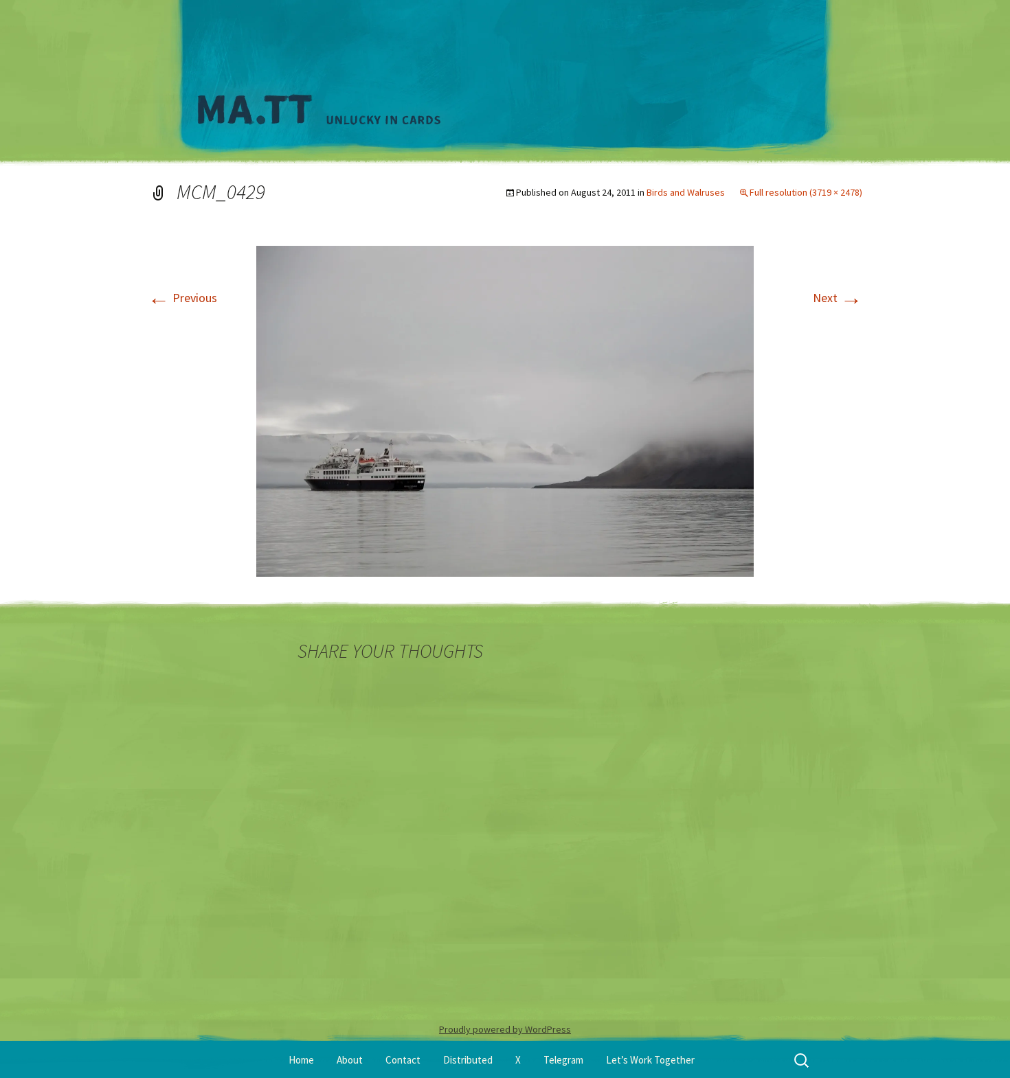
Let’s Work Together (650, 1059)
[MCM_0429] (505, 409)
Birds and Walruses (686, 192)
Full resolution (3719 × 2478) (806, 192)
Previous (182, 298)
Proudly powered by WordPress (505, 1029)
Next (837, 298)
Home (301, 1059)
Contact (402, 1059)
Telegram (563, 1059)
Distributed (468, 1059)
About (350, 1059)
